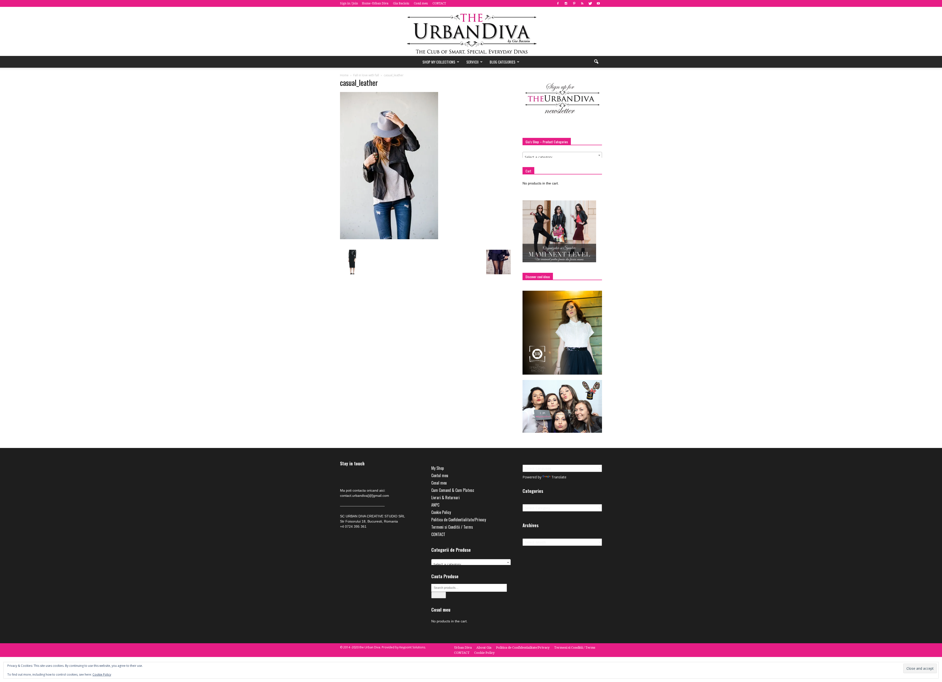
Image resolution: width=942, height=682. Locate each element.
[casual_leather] (389, 238)
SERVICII (472, 62)
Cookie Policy (441, 512)
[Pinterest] (574, 3)
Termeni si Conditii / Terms (452, 527)
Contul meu (439, 475)
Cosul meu (421, 3)
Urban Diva (463, 647)
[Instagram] (566, 3)
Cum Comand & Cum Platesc (452, 490)
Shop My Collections (438, 62)
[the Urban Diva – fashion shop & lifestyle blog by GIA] (471, 31)
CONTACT (439, 3)
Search (438, 595)
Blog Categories (502, 62)
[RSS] (582, 3)
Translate (558, 477)
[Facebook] (558, 3)
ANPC (435, 505)
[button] (596, 62)
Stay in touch (352, 463)
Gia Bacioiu (401, 3)
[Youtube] (598, 3)
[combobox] (562, 155)
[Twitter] (590, 3)
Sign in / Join (349, 3)
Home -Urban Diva (375, 3)
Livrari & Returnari (445, 497)
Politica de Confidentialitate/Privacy (458, 520)
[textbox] (562, 157)
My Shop (437, 468)
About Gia (483, 647)
